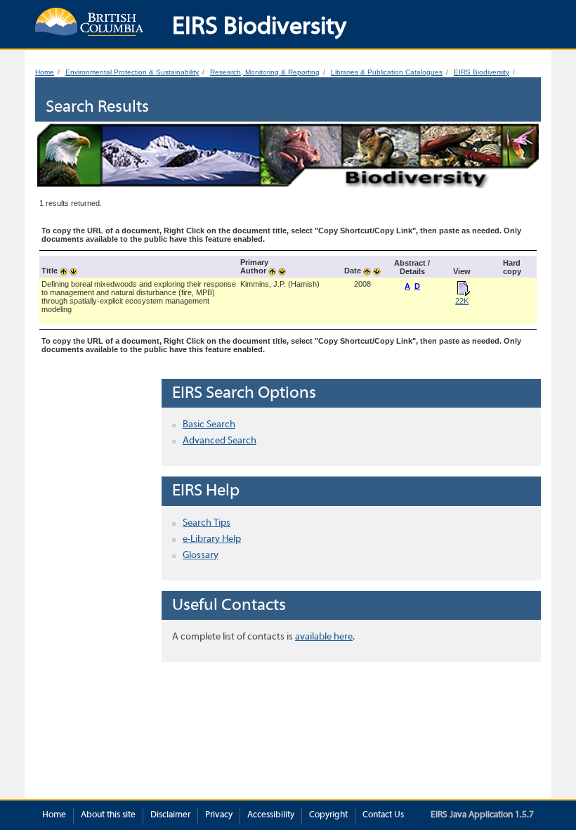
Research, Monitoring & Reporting (265, 72)
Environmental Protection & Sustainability (132, 72)
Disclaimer (170, 815)
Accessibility (270, 815)
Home (44, 72)
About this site (108, 815)
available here (324, 637)
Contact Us (383, 815)
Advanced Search (219, 441)
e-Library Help (212, 539)
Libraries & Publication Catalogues (387, 72)
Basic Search (209, 425)
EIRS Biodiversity (481, 72)
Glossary (200, 555)
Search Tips (206, 523)
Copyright (328, 815)
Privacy (219, 815)
